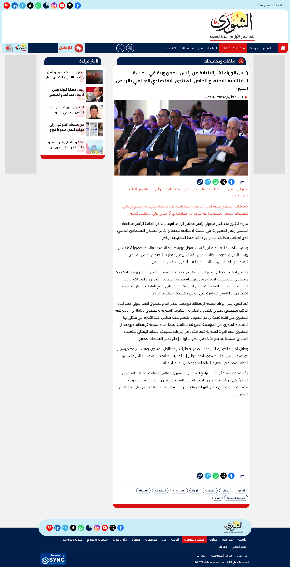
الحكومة (210, 490)
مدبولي (226, 490)
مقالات (222, 546)
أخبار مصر (269, 48)
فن (200, 48)
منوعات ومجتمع (97, 539)
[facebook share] (231, 182)
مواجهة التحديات (236, 497)
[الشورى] (232, 26)
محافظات (187, 48)
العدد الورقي (239, 546)
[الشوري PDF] (15, 48)
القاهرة (241, 490)
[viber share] (208, 182)
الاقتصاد (143, 490)
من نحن (242, 555)
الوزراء (195, 490)
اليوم (217, 497)
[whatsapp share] (215, 182)
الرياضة (212, 48)
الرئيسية (242, 539)
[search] (120, 48)
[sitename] (234, 527)
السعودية (160, 490)
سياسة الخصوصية (221, 555)
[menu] (130, 48)
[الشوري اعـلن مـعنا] (71, 48)
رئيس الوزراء (179, 490)
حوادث (253, 48)
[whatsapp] (200, 182)
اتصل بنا (201, 555)
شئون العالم (119, 539)
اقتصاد (171, 48)
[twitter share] (223, 182)
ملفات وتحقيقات (233, 48)
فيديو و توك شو (72, 539)
